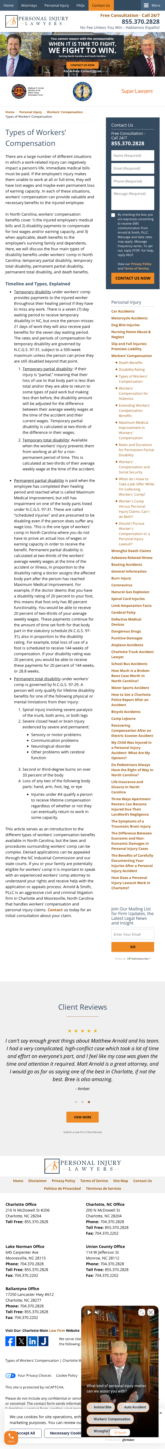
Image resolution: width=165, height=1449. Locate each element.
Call (58, 735)
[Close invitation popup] (127, 714)
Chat (107, 735)
